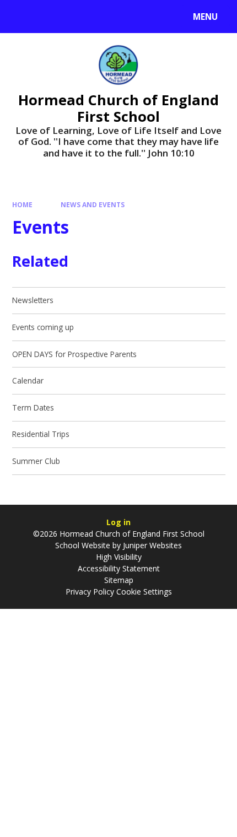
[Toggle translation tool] (50, 16)
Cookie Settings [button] (144, 591)
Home (22, 204)
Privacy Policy (90, 591)
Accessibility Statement (119, 568)
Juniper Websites (151, 545)
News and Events (93, 204)
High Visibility (119, 557)
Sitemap (118, 580)
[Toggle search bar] (22, 16)
